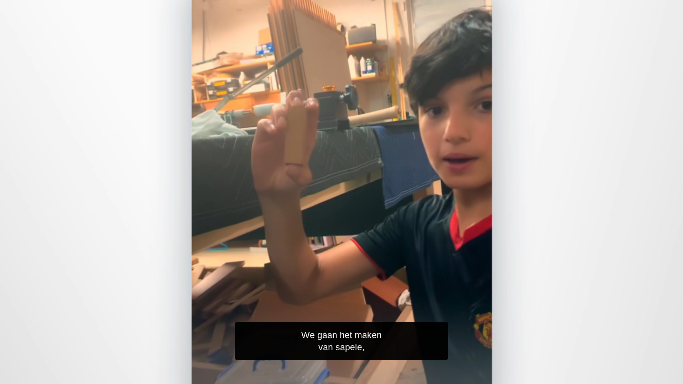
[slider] (356, 377)
